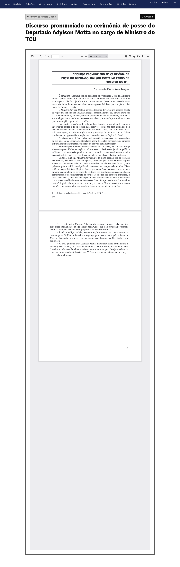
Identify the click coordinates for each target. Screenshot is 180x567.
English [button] (154, 2)
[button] (18, 4)
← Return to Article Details (41, 16)
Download (148, 16)
